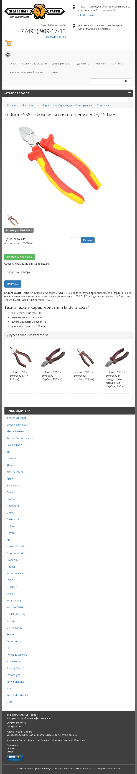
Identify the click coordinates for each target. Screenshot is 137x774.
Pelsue (10, 634)
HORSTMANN (15, 573)
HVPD (10, 580)
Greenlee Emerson (17, 424)
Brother (11, 499)
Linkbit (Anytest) (16, 614)
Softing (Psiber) (15, 668)
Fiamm (11, 533)
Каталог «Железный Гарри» (26, 72)
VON (9, 688)
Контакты (117, 63)
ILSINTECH (13, 587)
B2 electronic (14, 485)
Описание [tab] (13, 284)
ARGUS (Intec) (15, 472)
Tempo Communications (21, 438)
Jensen (10, 593)
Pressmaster (14, 641)
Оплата (11, 748)
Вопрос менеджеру (18, 272)
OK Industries (14, 627)
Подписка (100, 63)
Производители (18, 411)
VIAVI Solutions (15, 681)
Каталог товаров (16, 93)
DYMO (10, 512)
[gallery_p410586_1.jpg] (12, 220)
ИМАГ (10, 702)
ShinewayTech (15, 661)
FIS (8, 539)
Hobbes (11, 566)
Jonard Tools (14, 600)
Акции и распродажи (34, 63)
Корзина (53, 72)
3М (8, 451)
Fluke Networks (16, 553)
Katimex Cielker (15, 607)
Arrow (10, 478)
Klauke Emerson (16, 431)
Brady (10, 492)
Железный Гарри (17, 417)
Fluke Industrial (15, 546)
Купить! (87, 240)
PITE (9, 648)
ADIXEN (11, 458)
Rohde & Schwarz (17, 654)
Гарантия (12, 745)
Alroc (9, 465)
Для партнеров (61, 63)
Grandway (12, 560)
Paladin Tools (14, 445)
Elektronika (13, 519)
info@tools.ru (86, 15)
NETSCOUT (13, 620)
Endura (11, 526)
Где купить (82, 63)
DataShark (13, 505)
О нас (13, 63)
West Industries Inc (18, 695)
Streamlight (13, 675)
